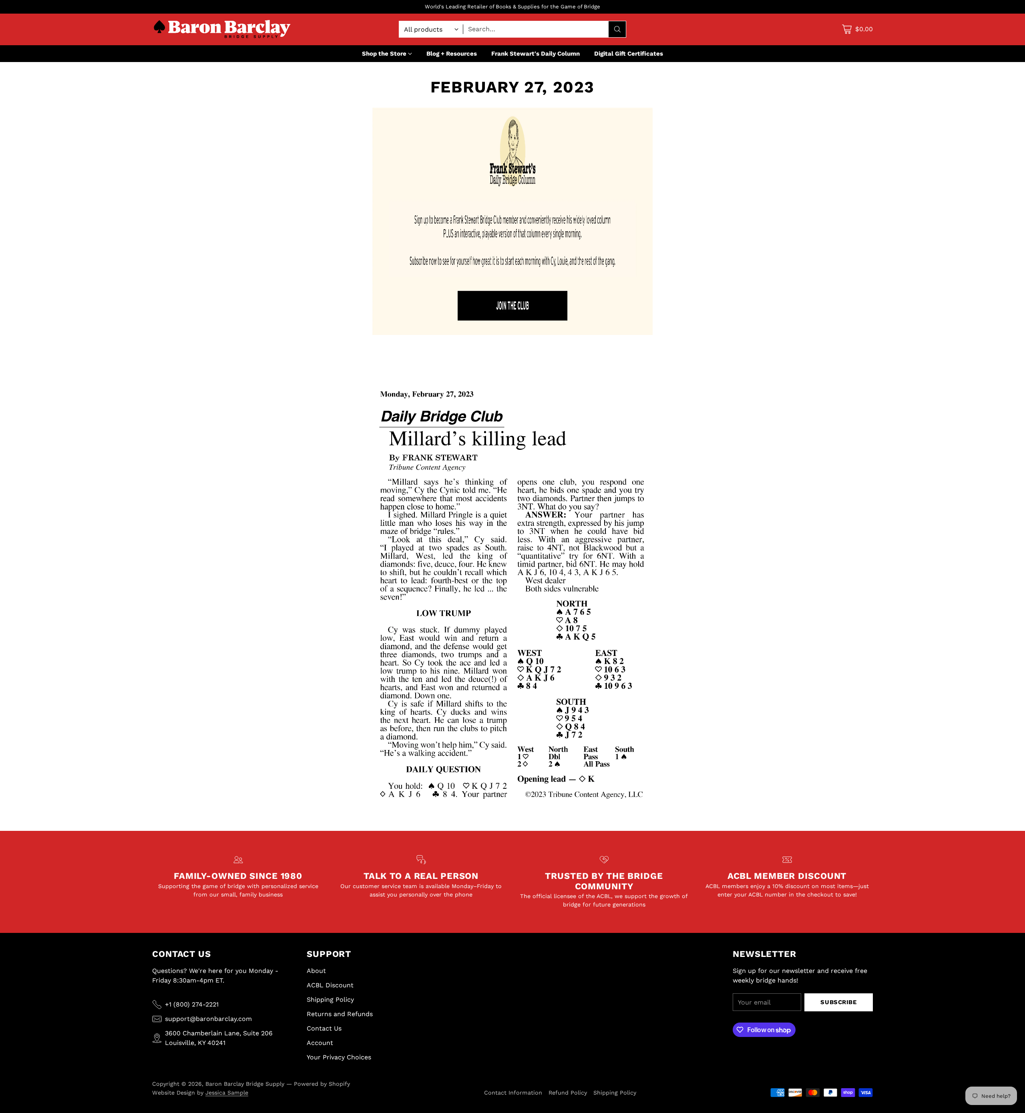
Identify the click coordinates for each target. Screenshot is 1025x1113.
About (316, 971)
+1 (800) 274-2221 (192, 1004)
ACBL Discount (330, 985)
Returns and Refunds (340, 1014)
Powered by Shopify (322, 1084)
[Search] (617, 29)
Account (320, 1043)
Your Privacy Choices (339, 1057)
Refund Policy (568, 1092)
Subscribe (838, 1002)
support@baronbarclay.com (208, 1019)
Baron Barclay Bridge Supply (244, 1084)
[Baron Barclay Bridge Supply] (222, 29)
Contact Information (513, 1092)
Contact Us (324, 1028)
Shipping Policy (330, 999)
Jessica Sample (226, 1092)
